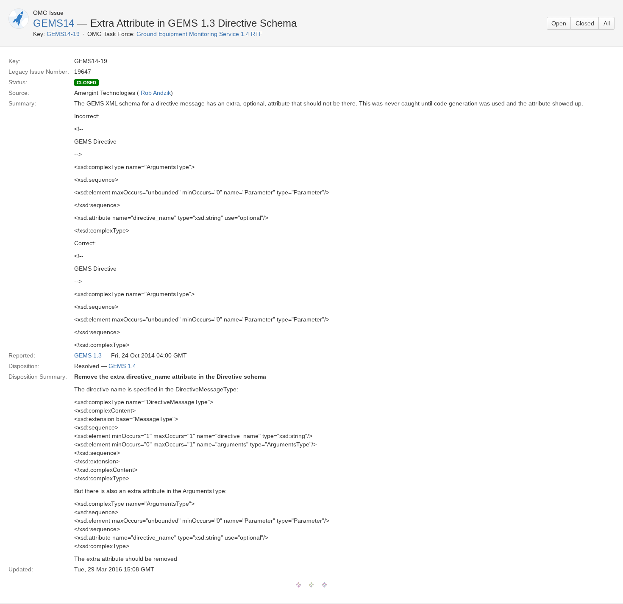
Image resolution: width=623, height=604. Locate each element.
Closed (585, 23)
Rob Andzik (156, 92)
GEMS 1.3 (88, 355)
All (607, 23)
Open (558, 23)
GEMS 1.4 (122, 366)
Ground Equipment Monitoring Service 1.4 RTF (199, 33)
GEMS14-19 (63, 33)
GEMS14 (53, 23)
